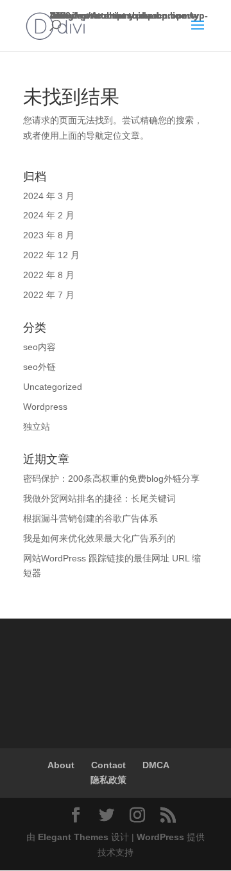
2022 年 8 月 (48, 275)
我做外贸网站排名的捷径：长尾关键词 (99, 498)
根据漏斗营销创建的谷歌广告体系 (90, 518)
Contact (108, 765)
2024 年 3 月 (48, 196)
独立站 (36, 426)
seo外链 (39, 367)
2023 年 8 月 (48, 235)
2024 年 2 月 (48, 215)
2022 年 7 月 (48, 295)
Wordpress (45, 406)
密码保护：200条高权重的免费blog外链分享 (111, 478)
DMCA (155, 765)
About (60, 765)
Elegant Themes (73, 837)
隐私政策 (108, 780)
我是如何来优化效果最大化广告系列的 (99, 538)
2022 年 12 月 (51, 255)
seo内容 (39, 347)
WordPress (160, 837)
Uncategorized (52, 387)
